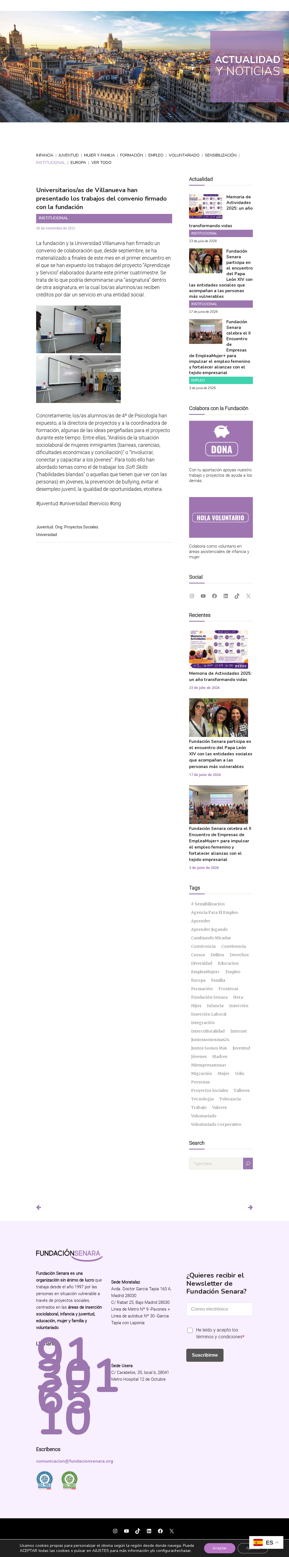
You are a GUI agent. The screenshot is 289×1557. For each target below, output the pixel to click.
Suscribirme (205, 1355)
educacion (228, 963)
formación (202, 988)
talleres (241, 1090)
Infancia (44, 155)
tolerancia (230, 1098)
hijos (196, 1005)
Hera (238, 997)
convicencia (203, 946)
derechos (239, 954)
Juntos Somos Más (209, 1048)
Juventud (69, 155)
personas (200, 1082)
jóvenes (199, 1056)
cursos (198, 954)
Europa (78, 162)
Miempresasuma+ (209, 1065)
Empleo (155, 155)
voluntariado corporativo (216, 1124)
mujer (223, 1073)
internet (238, 1031)
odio (239, 1073)
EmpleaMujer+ (205, 971)
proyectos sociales (81, 527)
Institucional (50, 162)
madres (219, 1056)
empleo (232, 971)
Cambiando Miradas (211, 937)
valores (219, 1107)
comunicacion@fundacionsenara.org (74, 1461)
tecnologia (202, 1098)
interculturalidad (208, 1031)
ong (58, 527)
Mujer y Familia (99, 155)
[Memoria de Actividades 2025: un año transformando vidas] (205, 215)
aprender (200, 920)
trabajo (199, 1107)
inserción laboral (208, 1014)
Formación (131, 155)
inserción (238, 1005)
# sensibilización (208, 904)
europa (198, 980)
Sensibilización (221, 155)
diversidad (201, 963)
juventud (44, 527)
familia (218, 980)
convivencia (233, 946)
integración (203, 1022)
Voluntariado (184, 155)
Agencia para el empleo (214, 912)
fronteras (228, 988)
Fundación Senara (209, 997)
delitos (217, 954)
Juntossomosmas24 (210, 1039)
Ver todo (101, 162)
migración (201, 1073)
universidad (46, 534)
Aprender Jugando (209, 929)
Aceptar (220, 1548)
